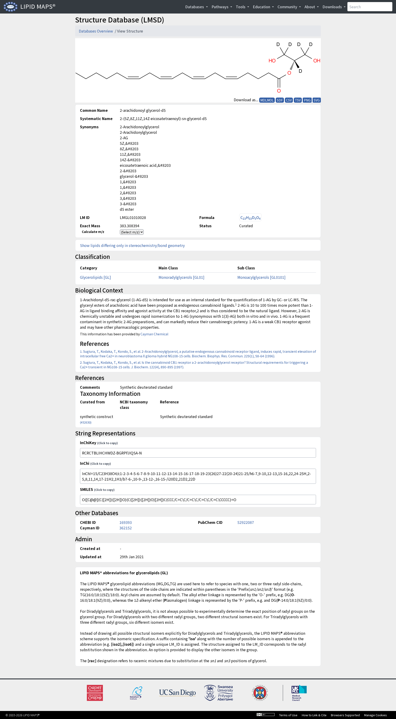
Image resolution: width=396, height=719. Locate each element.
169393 (125, 522)
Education (262, 6)
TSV (298, 100)
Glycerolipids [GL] (95, 277)
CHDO (250, 217)
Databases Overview (96, 31)
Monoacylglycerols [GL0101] (261, 277)
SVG (317, 100)
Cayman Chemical (154, 334)
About (310, 6)
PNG (307, 100)
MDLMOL (267, 100)
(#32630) (85, 422)
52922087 (245, 522)
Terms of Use (288, 715)
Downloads (332, 6)
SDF (280, 100)
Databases (195, 6)
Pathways (220, 6)
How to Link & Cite (314, 715)
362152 (125, 527)
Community (288, 6)
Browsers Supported (345, 715)
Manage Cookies (375, 715)
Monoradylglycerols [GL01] (181, 277)
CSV (289, 100)
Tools (241, 6)
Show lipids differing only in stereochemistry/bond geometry (132, 245)
